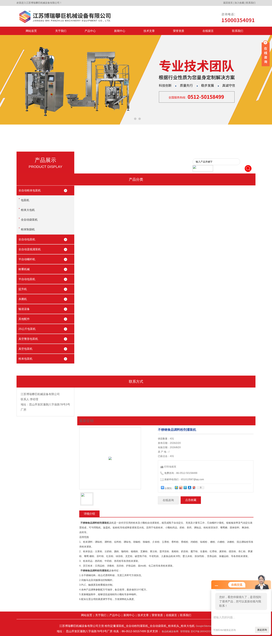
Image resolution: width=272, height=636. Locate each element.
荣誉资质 (178, 30)
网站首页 (31, 30)
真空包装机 (25, 348)
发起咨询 (262, 629)
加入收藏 (239, 2)
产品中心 (90, 30)
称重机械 (24, 269)
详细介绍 (89, 513)
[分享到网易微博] (194, 487)
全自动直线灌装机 (30, 249)
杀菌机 (23, 299)
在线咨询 (168, 500)
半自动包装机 (27, 279)
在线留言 (208, 30)
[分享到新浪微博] (180, 487)
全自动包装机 (27, 239)
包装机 (25, 200)
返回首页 (228, 2)
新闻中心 (119, 30)
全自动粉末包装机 (30, 190)
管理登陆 (185, 631)
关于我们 (60, 30)
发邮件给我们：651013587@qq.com (184, 479)
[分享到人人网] (189, 487)
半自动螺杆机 (27, 259)
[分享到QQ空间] (176, 487)
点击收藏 (190, 500)
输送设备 (24, 309)
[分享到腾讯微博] (185, 487)
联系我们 (250, 2)
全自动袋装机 (29, 219)
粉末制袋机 (28, 229)
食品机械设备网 (170, 631)
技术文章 (149, 30)
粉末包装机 (25, 358)
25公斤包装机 (27, 328)
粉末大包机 (28, 209)
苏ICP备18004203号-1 (203, 631)
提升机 (23, 289)
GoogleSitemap (204, 626)
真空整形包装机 (28, 338)
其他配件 (24, 318)
